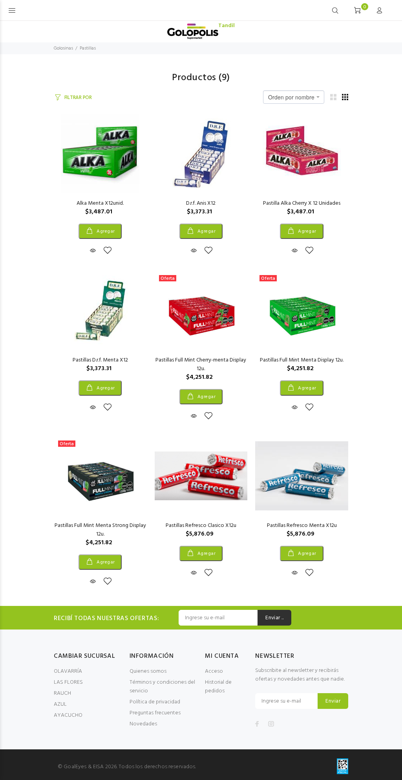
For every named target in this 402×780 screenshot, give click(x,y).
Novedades (143, 724)
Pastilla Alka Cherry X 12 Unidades (301, 203)
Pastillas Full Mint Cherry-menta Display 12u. (200, 364)
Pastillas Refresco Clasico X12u (201, 525)
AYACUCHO (68, 715)
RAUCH (62, 693)
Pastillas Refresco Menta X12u (302, 525)
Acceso (214, 671)
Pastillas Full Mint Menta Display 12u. (302, 360)
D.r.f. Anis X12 (201, 203)
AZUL (60, 704)
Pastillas (88, 48)
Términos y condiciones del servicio (162, 687)
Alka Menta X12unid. (100, 203)
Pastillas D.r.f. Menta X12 (100, 360)
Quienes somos (148, 671)
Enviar (332, 701)
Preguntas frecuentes (155, 713)
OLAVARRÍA (68, 671)
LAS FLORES (68, 682)
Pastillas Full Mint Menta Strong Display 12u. (100, 530)
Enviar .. (274, 617)
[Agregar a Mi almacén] (107, 251)
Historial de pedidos (218, 687)
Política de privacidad (155, 702)
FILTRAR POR (78, 98)
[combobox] (293, 97)
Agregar (105, 231)
